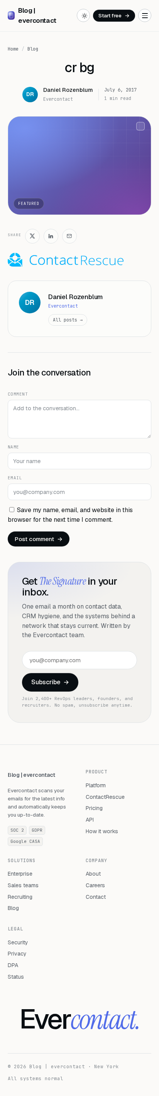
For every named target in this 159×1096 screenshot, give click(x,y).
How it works (102, 831)
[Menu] (144, 15)
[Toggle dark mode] (83, 15)
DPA (13, 965)
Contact (96, 896)
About (93, 873)
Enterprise (20, 873)
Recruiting (20, 896)
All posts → (68, 320)
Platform (96, 785)
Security (18, 942)
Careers (95, 885)
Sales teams (23, 885)
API (90, 819)
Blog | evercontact (31, 774)
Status (16, 976)
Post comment (39, 539)
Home (13, 49)
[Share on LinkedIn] (51, 236)
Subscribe (50, 682)
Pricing (94, 808)
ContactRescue (105, 796)
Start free (114, 15)
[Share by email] (69, 236)
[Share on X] (32, 236)
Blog (32, 49)
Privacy (17, 953)
